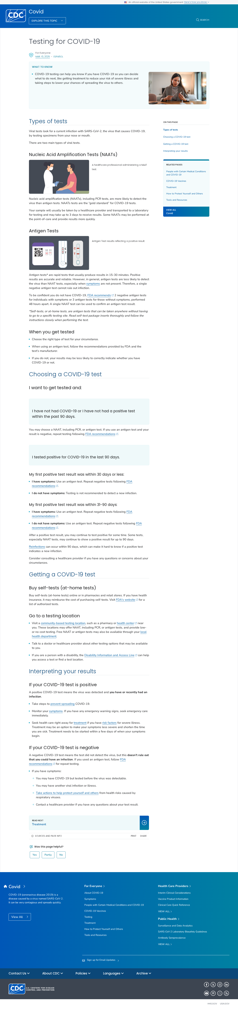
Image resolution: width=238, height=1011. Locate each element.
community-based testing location (63, 623)
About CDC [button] (51, 973)
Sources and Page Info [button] (48, 836)
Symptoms (90, 899)
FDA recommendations (100, 434)
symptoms (93, 284)
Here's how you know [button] (195, 2)
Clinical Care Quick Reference (174, 905)
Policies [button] (82, 973)
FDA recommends (99, 295)
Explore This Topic (45, 21)
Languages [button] (112, 973)
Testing (88, 917)
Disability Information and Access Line (109, 655)
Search (204, 20)
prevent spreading (63, 704)
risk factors (109, 723)
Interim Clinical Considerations (174, 892)
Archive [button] (142, 973)
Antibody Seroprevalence (172, 937)
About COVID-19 (93, 892)
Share (143, 836)
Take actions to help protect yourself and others (67, 793)
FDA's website (125, 600)
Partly (48, 855)
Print (133, 836)
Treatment (171, 187)
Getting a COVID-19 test (175, 144)
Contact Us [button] (18, 973)
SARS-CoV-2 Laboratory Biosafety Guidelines (182, 931)
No (61, 855)
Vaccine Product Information (173, 899)
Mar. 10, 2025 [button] (42, 56)
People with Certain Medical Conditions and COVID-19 (186, 173)
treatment (80, 723)
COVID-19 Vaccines (176, 181)
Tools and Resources (176, 199)
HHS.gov (212, 1003)
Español (58, 56)
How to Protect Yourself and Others (184, 193)
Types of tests (170, 129)
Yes (35, 855)
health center (125, 623)
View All (17, 917)
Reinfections (37, 547)
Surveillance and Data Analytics (175, 925)
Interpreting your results (175, 151)
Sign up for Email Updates (101, 960)
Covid (36, 11)
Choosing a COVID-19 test (176, 136)
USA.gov (224, 1003)
